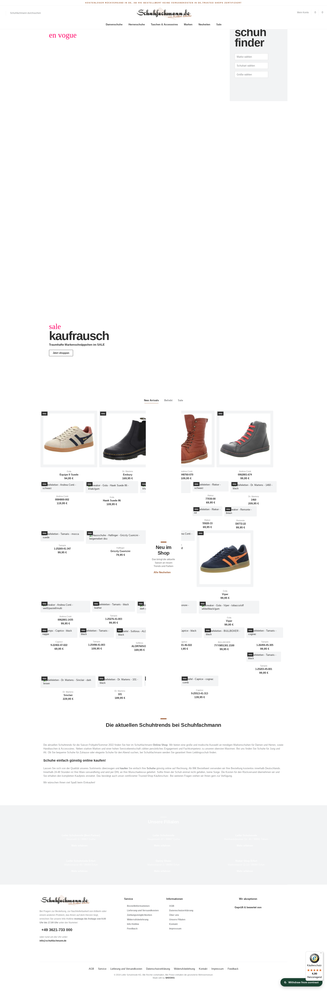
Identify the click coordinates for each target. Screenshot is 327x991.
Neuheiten (204, 24)
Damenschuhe (114, 24)
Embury (127, 474)
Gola (69, 471)
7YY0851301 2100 (224, 645)
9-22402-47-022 (59, 645)
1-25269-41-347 (62, 548)
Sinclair (68, 695)
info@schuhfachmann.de (53, 940)
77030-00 (211, 499)
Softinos (139, 643)
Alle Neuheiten (162, 572)
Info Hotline (133, 924)
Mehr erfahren (79, 845)
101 (120, 694)
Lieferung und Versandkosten (143, 910)
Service (102, 968)
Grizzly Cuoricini (120, 551)
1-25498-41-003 (96, 645)
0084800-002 (62, 499)
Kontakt (173, 924)
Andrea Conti (186, 471)
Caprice (59, 642)
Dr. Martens (127, 471)
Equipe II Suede (69, 474)
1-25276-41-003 (113, 619)
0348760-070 (186, 474)
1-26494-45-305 (264, 645)
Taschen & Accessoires (164, 24)
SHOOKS (169, 978)
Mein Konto (303, 12)
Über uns (174, 915)
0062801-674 (245, 474)
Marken (188, 24)
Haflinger (120, 548)
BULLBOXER (224, 642)
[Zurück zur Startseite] (163, 13)
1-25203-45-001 (263, 669)
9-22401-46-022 (183, 645)
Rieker (211, 495)
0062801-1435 (65, 620)
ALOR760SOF (139, 646)
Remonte (240, 520)
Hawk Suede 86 (112, 500)
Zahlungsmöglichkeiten (139, 915)
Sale (218, 24)
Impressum (175, 928)
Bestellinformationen (138, 906)
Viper (225, 594)
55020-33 (207, 523)
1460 (253, 500)
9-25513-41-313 (199, 693)
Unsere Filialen (177, 919)
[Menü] (321, 954)
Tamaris (62, 545)
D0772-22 (240, 524)
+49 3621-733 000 (56, 930)
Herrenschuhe (136, 24)
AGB (171, 906)
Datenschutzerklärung (181, 910)
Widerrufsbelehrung (137, 919)
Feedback (132, 928)
